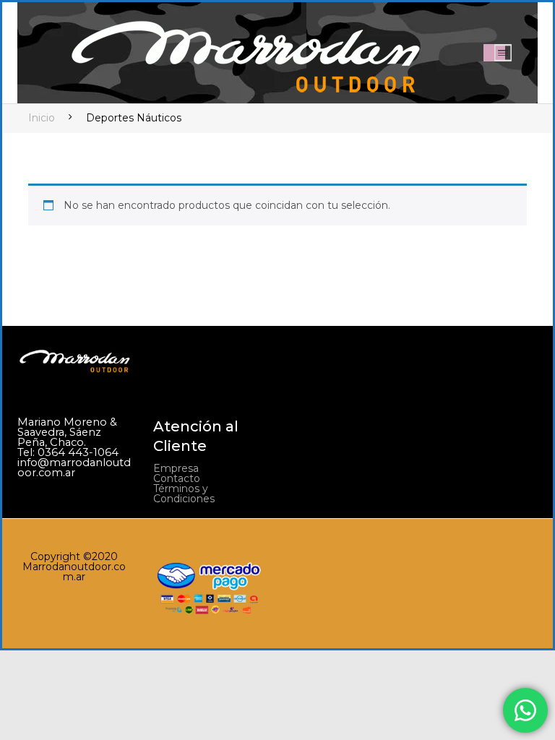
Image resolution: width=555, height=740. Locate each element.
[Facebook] (433, 429)
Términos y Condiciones (184, 493)
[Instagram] (461, 429)
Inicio (41, 117)
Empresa (176, 468)
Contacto (176, 478)
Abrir (503, 52)
